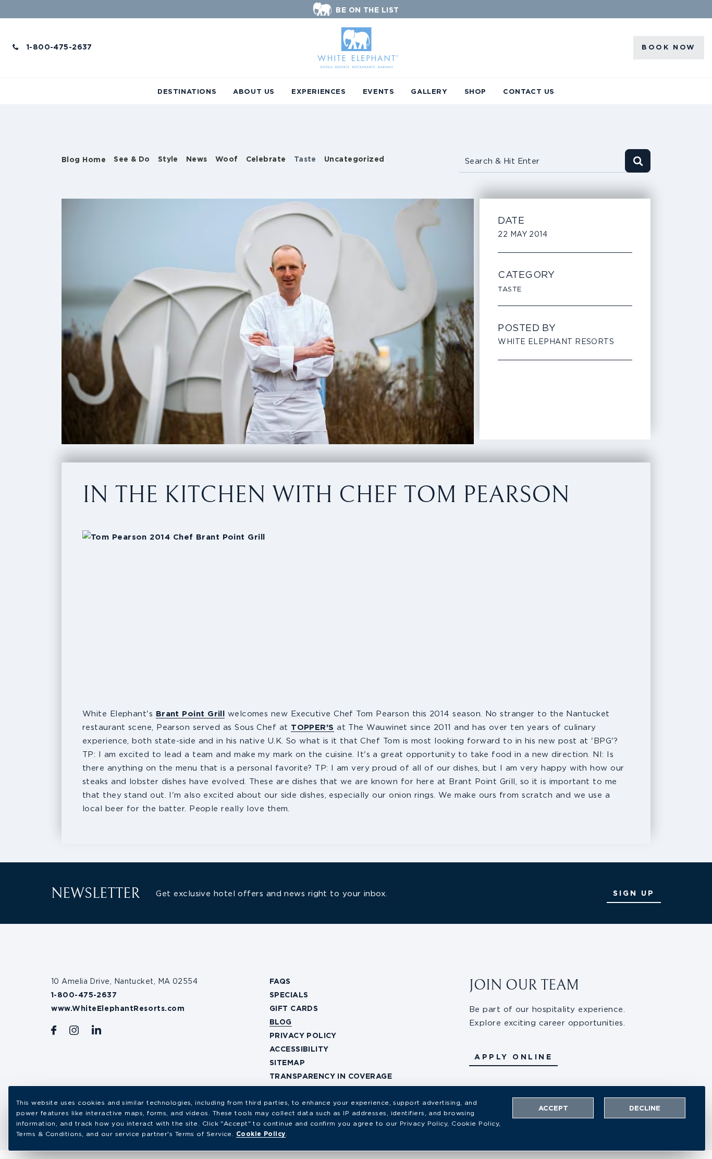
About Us (254, 91)
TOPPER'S (312, 727)
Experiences (318, 91)
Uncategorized (354, 159)
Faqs (280, 981)
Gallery (429, 91)
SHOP (475, 91)
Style (168, 159)
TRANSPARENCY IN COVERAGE (330, 1076)
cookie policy (261, 1133)
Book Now (669, 47)
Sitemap (287, 1062)
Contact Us (529, 91)
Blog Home (84, 159)
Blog (280, 1022)
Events (379, 91)
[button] (513, 1057)
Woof (226, 159)
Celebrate (266, 159)
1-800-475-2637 (59, 47)
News (196, 159)
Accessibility (298, 1049)
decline (644, 1108)
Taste (305, 159)
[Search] (637, 161)
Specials (288, 995)
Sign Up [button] (634, 893)
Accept (553, 1108)
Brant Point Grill (190, 713)
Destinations (186, 91)
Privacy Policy (303, 1035)
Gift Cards (293, 1008)
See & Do (132, 159)
